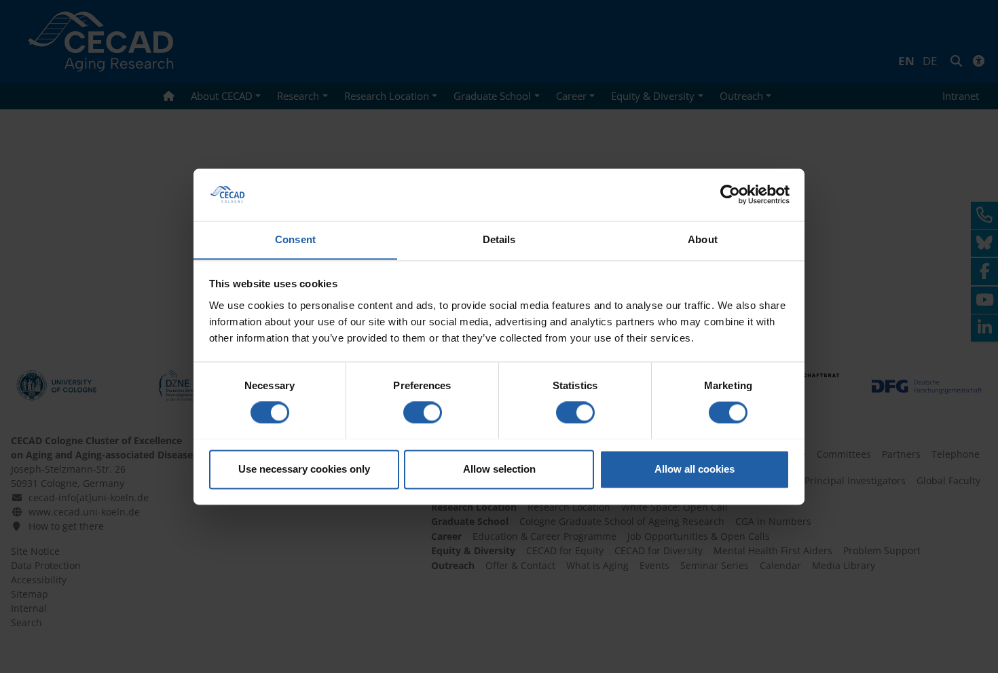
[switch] (422, 412)
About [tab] (703, 239)
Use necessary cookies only (304, 469)
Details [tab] (499, 239)
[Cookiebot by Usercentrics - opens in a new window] (730, 194)
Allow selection (499, 469)
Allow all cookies (694, 469)
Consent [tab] (295, 239)
